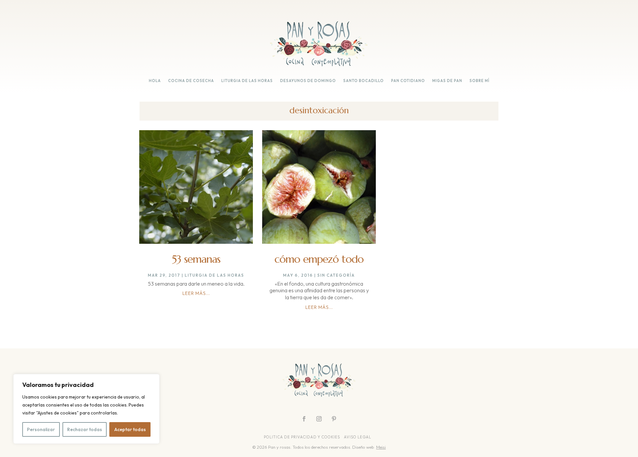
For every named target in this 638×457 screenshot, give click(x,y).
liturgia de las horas (247, 80)
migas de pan (447, 80)
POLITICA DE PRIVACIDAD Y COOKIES (302, 437)
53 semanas (196, 259)
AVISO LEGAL (358, 437)
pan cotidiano (408, 80)
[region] (86, 409)
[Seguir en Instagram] (319, 418)
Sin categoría (336, 275)
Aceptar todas (130, 429)
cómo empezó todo (319, 259)
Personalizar (41, 429)
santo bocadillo (363, 80)
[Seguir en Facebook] (304, 418)
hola (155, 80)
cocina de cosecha (191, 80)
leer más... (196, 293)
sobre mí (479, 80)
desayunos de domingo (308, 80)
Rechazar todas (84, 429)
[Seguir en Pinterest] (334, 418)
